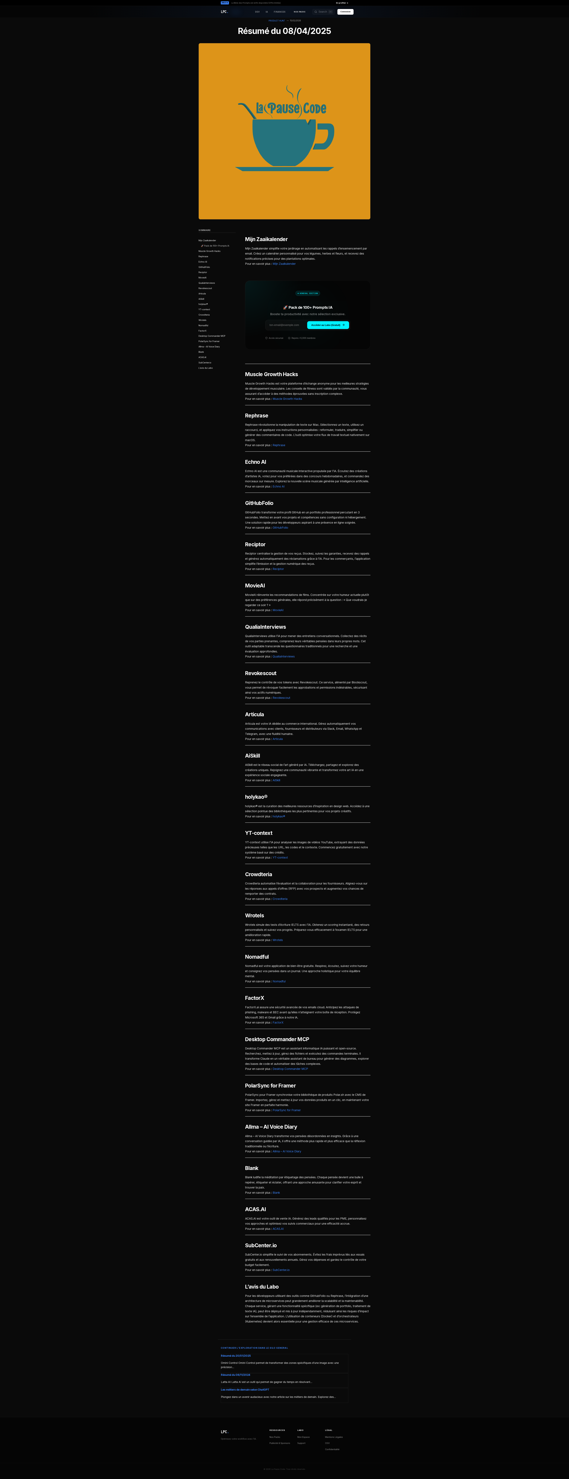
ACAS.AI (202, 357)
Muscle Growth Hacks (209, 251)
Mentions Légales (334, 1437)
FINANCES (280, 12)
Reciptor (203, 272)
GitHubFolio (204, 267)
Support (301, 1443)
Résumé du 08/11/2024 (235, 1374)
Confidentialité (332, 1449)
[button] (324, 12)
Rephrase (203, 256)
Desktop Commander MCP (212, 336)
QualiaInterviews (207, 283)
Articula (202, 293)
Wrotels (202, 320)
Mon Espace (303, 1437)
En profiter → (342, 3)
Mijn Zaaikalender (207, 240)
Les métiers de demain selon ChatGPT (245, 1389)
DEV (257, 12)
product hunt (277, 21)
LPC (225, 1432)
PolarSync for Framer (209, 341)
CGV (327, 1443)
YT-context (204, 309)
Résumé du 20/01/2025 (236, 1355)
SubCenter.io (205, 362)
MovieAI (202, 277)
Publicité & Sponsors (280, 1443)
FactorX (202, 330)
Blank (201, 352)
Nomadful (203, 325)
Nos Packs (299, 12)
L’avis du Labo (206, 368)
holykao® (203, 304)
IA (267, 12)
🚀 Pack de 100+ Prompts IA (215, 245)
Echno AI (203, 261)
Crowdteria (204, 314)
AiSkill (201, 299)
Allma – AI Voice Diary (209, 346)
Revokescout (205, 288)
